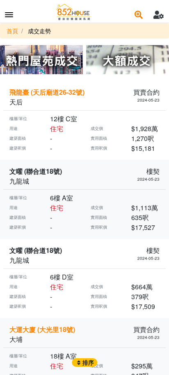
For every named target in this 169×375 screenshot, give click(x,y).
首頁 (12, 31)
